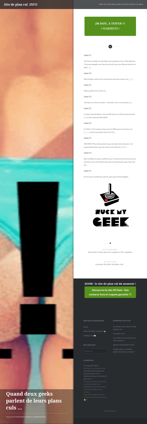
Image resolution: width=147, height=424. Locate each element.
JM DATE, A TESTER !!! (110, 23)
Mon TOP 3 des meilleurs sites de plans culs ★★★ (121, 4)
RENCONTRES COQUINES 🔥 (95, 331)
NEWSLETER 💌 (90, 336)
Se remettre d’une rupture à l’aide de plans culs (124, 328)
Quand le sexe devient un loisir (124, 345)
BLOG (86, 327)
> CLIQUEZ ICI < (110, 28)
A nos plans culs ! (119, 333)
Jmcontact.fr (111, 411)
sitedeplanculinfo (22, 417)
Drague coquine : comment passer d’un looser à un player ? (124, 350)
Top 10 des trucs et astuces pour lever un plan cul (124, 339)
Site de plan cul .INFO (20, 4)
